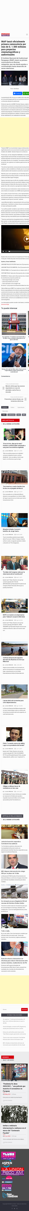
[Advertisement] (14, 15)
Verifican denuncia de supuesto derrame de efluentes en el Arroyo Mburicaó (13, 659)
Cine (19, 414)
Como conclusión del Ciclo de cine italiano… (14, 1139)
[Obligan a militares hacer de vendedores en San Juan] (14, 777)
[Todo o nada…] (14, 921)
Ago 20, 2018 (19, 620)
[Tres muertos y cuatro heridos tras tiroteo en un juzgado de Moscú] (14, 477)
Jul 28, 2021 (19, 665)
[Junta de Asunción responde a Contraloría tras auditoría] (14, 832)
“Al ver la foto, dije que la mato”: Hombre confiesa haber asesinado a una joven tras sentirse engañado (14, 445)
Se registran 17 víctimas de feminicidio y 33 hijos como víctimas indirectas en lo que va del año (14, 1021)
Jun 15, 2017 (19, 748)
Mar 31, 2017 (19, 577)
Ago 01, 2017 (19, 491)
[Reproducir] (3, 251)
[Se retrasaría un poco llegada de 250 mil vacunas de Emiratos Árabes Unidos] (14, 891)
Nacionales (5, 411)
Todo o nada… (5, 931)
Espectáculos (21, 407)
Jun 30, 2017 (19, 791)
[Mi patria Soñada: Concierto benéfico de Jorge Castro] (14, 520)
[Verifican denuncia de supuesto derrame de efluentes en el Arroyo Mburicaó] (14, 649)
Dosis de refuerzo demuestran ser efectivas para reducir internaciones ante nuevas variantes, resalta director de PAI (14, 961)
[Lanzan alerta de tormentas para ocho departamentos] (14, 691)
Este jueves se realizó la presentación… (13, 1097)
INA (24, 414)
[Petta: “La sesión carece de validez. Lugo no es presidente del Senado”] (14, 734)
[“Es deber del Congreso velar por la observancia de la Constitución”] (14, 563)
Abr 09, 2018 (19, 534)
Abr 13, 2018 (19, 450)
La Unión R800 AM (8, 450)
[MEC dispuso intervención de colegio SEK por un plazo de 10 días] (14, 861)
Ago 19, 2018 (19, 705)
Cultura (12, 407)
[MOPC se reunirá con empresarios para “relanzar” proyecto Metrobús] (14, 606)
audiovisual (11, 414)
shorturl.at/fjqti (5, 304)
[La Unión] (5, 34)
